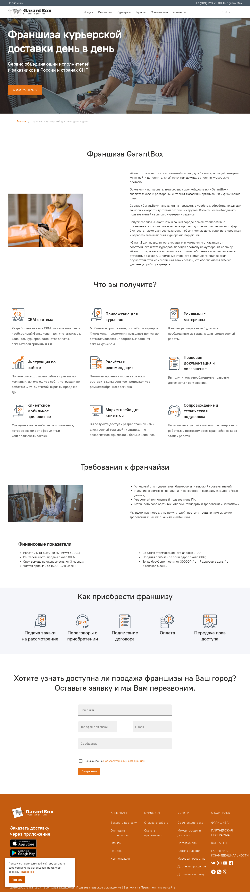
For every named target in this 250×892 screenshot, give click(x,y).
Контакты (179, 12)
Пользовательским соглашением (124, 761)
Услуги (183, 813)
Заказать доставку (124, 822)
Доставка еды (187, 843)
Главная (21, 121)
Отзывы (116, 843)
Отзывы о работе (156, 822)
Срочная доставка (190, 822)
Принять (17, 879)
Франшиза (220, 822)
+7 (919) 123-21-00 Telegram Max (219, 3)
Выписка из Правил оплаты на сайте (149, 887)
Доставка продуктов (192, 866)
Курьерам (124, 12)
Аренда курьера (189, 851)
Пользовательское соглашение (98, 887)
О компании (159, 12)
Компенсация (120, 858)
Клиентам (105, 12)
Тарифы (140, 12)
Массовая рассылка (191, 858)
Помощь (116, 851)
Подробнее (27, 871)
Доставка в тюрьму (191, 874)
